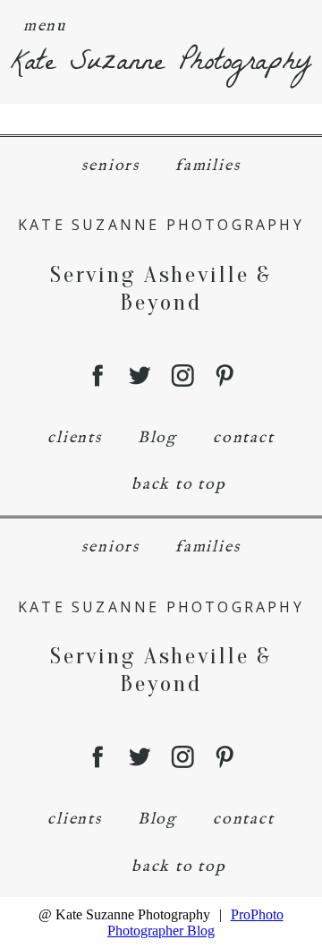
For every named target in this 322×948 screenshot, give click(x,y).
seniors (110, 166)
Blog (157, 438)
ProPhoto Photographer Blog (195, 922)
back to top (178, 484)
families (207, 166)
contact (244, 438)
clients (74, 438)
